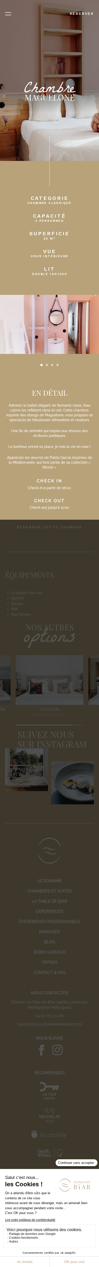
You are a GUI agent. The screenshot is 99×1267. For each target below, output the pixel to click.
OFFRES (49, 962)
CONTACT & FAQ (49, 972)
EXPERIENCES (49, 911)
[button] (41, 365)
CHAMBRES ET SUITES (49, 891)
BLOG (49, 942)
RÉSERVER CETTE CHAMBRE (49, 527)
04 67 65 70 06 (49, 1015)
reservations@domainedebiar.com (49, 1024)
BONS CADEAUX (49, 952)
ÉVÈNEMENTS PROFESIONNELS (49, 921)
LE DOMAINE (49, 880)
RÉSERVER (82, 13)
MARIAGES (49, 931)
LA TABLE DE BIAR (49, 901)
